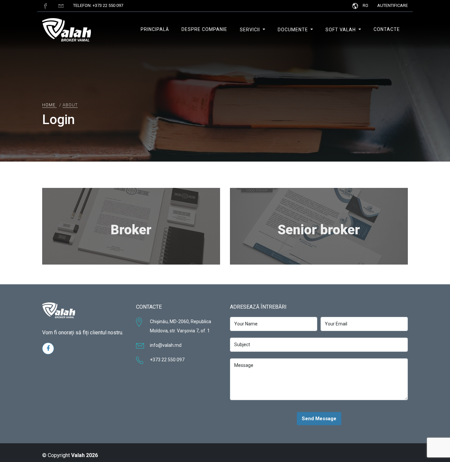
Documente (293, 29)
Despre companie (204, 29)
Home (48, 104)
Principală (155, 29)
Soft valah (341, 29)
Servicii (250, 29)
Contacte (387, 29)
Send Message (319, 419)
